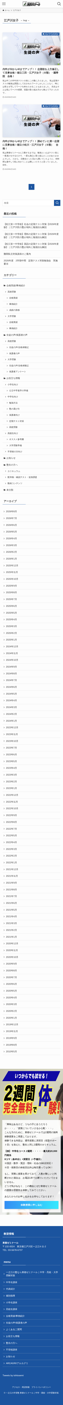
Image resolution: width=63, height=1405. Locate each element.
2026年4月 (11, 538)
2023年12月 (12, 727)
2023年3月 (11, 774)
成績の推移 (14, 310)
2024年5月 (11, 693)
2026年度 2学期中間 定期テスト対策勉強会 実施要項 (31, 262)
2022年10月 (12, 808)
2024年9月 (11, 666)
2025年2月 (11, 633)
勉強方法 (13, 403)
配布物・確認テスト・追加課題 (22, 477)
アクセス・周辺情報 (21, 1387)
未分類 (9, 490)
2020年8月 (11, 970)
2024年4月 (11, 700)
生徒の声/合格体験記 (19, 347)
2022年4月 (11, 842)
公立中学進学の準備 (18, 390)
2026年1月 (11, 558)
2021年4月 (11, 916)
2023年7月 (11, 747)
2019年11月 (12, 1031)
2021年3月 (11, 923)
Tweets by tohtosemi (13, 1375)
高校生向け (13, 433)
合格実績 (13, 298)
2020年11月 (12, 950)
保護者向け (14, 415)
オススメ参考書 (16, 439)
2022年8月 (11, 822)
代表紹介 (10, 1289)
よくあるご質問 (14, 1329)
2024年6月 (11, 687)
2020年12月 (12, 943)
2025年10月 (12, 579)
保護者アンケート (17, 372)
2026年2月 (11, 552)
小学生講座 (11, 1302)
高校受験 (12, 292)
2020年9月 (11, 963)
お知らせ (11, 458)
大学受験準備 (15, 445)
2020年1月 (11, 1018)
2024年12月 (12, 646)
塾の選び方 (14, 409)
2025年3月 (11, 626)
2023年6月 (11, 754)
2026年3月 (11, 545)
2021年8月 (11, 889)
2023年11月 (12, 734)
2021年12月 (12, 869)
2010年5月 (11, 1051)
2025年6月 (11, 606)
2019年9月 (11, 1038)
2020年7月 (11, 977)
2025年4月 (11, 619)
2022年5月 (11, 835)
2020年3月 (11, 1004)
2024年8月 (11, 673)
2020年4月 (11, 997)
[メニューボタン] (4, 4)
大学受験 (12, 316)
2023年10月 (12, 741)
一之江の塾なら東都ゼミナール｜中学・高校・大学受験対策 (32, 1274)
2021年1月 (11, 937)
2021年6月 (11, 903)
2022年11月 (12, 801)
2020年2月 (11, 1011)
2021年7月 (11, 896)
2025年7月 (11, 599)
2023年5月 (11, 761)
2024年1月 (11, 721)
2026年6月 (11, 525)
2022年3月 (11, 849)
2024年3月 (11, 707)
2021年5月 (11, 909)
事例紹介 (13, 304)
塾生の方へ (12, 464)
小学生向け (13, 384)
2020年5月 (11, 990)
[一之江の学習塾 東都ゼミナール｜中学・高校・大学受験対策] (31, 4)
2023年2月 (11, 781)
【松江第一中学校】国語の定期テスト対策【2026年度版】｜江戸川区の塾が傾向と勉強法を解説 (31, 245)
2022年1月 (11, 862)
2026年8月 (11, 511)
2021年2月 (11, 930)
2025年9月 (11, 585)
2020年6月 (11, 984)
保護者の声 (14, 353)
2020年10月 (12, 957)
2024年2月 (11, 714)
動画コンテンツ (15, 483)
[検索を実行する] (57, 203)
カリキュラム (14, 471)
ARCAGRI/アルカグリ (17, 1363)
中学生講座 (11, 1282)
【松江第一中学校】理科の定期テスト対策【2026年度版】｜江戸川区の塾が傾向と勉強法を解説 (31, 236)
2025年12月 (12, 565)
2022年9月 (11, 815)
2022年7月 (11, 829)
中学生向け (13, 397)
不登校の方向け (15, 452)
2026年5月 (11, 531)
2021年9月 (11, 882)
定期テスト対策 (16, 421)
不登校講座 (11, 1349)
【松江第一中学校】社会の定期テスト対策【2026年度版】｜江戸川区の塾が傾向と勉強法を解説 (31, 226)
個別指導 (10, 1295)
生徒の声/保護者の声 (16, 335)
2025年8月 (11, 592)
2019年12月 (12, 1024)
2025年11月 (12, 572)
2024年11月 (12, 653)
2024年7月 (11, 680)
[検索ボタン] (59, 4)
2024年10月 (12, 660)
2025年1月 (11, 639)
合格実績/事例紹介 (15, 285)
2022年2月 (11, 855)
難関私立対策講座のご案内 (17, 254)
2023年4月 (11, 768)
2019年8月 (11, 1045)
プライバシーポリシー (41, 1387)
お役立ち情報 (13, 378)
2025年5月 (11, 612)
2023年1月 (11, 788)
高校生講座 (11, 1309)
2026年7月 (11, 518)
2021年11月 (12, 876)
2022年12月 (12, 795)
